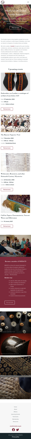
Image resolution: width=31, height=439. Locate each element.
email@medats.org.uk (15, 426)
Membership (15, 419)
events (12, 46)
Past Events (15, 416)
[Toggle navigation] (28, 2)
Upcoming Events (15, 414)
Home (15, 407)
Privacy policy (15, 437)
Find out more (15, 28)
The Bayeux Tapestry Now (10, 135)
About (15, 409)
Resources (15, 421)
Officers (15, 412)
